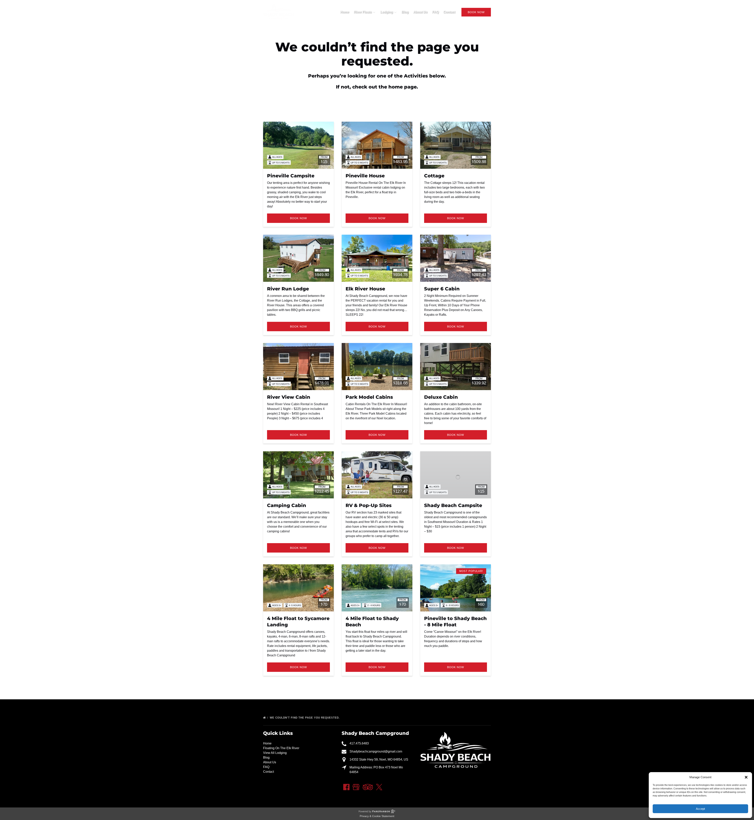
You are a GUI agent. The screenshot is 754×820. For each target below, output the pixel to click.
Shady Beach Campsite (453, 505)
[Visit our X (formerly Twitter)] (379, 787)
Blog (405, 12)
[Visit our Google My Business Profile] (356, 787)
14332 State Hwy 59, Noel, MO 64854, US (379, 759)
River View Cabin (288, 397)
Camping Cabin (286, 505)
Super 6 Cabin (442, 289)
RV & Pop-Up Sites (369, 505)
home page (402, 87)
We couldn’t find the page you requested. (305, 717)
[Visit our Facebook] (346, 787)
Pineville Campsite (290, 176)
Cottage (434, 176)
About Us (420, 12)
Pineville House (365, 176)
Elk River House (365, 289)
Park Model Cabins (369, 397)
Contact (449, 12)
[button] (746, 777)
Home (344, 12)
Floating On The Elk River (281, 748)
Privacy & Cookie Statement (377, 816)
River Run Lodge (288, 289)
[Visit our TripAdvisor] (368, 787)
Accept (700, 808)
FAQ (435, 12)
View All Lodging (275, 752)
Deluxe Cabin (441, 397)
